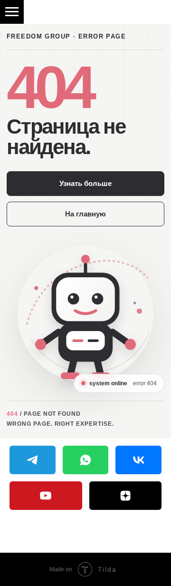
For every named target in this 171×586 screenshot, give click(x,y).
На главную (85, 214)
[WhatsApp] (86, 460)
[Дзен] (125, 495)
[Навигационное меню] (12, 12)
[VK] (138, 460)
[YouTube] (46, 495)
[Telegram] (33, 460)
